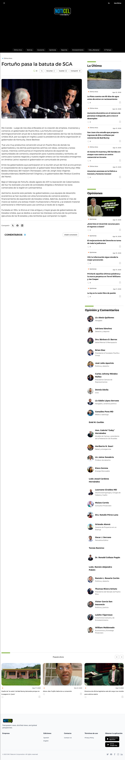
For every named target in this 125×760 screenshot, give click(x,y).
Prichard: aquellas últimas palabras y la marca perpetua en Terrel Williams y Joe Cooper (104, 276)
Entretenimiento (78, 50)
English (45, 741)
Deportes (64, 50)
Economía (40, 50)
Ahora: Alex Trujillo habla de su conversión (15, 691)
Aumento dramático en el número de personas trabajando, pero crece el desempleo (103, 115)
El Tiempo (107, 50)
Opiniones (52, 50)
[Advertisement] (62, 31)
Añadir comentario (70, 235)
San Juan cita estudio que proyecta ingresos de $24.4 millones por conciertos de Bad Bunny (103, 135)
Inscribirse (117, 3)
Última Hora (18, 50)
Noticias (30, 50)
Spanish (46, 737)
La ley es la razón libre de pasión (101, 293)
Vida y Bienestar (94, 50)
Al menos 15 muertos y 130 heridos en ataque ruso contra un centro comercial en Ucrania (103, 154)
